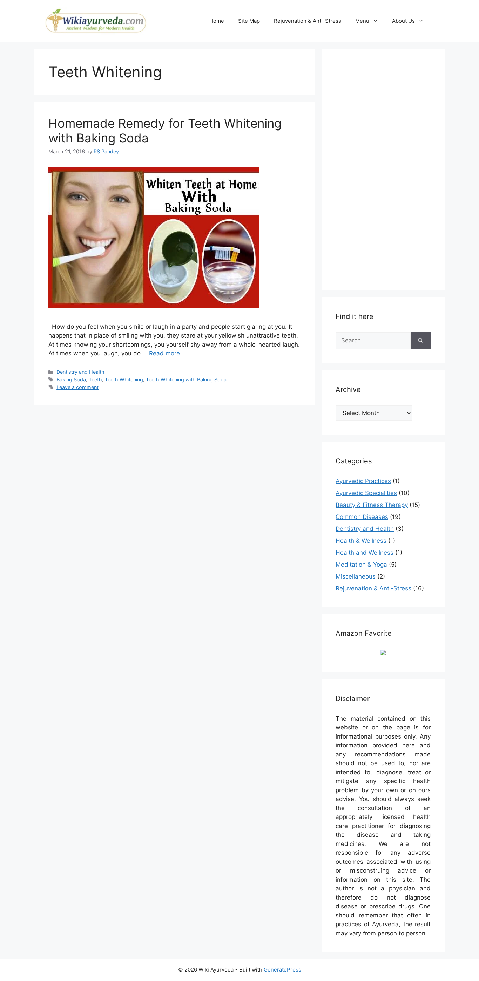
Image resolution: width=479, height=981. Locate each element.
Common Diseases (362, 516)
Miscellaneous (356, 576)
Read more (164, 353)
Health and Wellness (364, 552)
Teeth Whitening (124, 379)
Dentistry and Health (80, 372)
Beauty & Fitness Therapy (372, 504)
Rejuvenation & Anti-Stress (307, 21)
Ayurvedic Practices (363, 481)
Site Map (249, 21)
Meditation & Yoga (361, 564)
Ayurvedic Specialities (366, 492)
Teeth (95, 379)
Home (216, 21)
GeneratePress (282, 969)
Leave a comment (77, 387)
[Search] (421, 340)
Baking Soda (71, 379)
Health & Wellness (361, 540)
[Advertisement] (388, 168)
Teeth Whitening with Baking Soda (186, 379)
